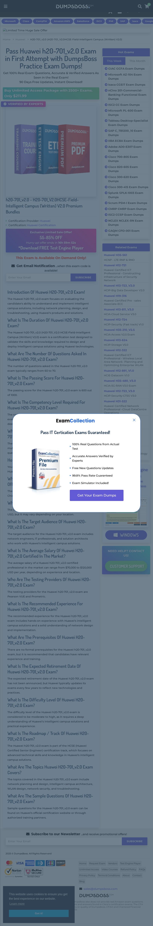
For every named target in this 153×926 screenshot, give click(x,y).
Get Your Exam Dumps (96, 495)
